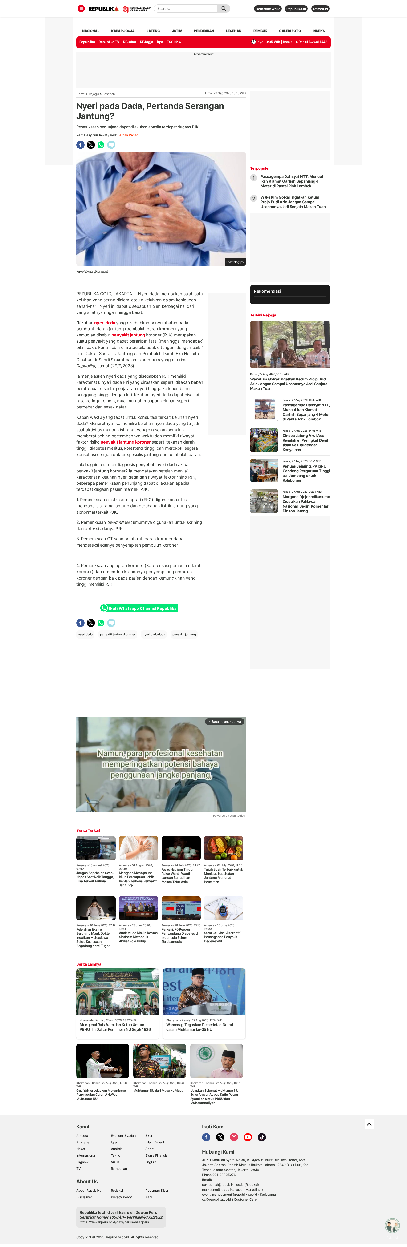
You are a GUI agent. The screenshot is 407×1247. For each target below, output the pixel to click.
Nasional (90, 31)
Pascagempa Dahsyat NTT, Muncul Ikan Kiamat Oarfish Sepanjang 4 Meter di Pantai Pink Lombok (291, 181)
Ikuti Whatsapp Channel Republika (142, 608)
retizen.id (320, 9)
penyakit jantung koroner (126, 442)
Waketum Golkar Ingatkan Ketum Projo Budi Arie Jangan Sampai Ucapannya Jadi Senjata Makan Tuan (293, 202)
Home (80, 94)
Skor (148, 1136)
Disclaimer (84, 1197)
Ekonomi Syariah (123, 1136)
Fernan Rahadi (128, 135)
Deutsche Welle (268, 9)
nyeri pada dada (154, 634)
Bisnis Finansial (156, 1155)
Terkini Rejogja (263, 315)
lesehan (233, 31)
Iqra (114, 1142)
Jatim (177, 31)
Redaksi (117, 1190)
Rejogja (94, 94)
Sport (149, 1149)
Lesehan (109, 94)
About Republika (88, 1190)
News (80, 1149)
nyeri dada (104, 322)
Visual (115, 1162)
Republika (87, 42)
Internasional (85, 1155)
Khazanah (83, 1142)
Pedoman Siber (156, 1190)
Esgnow (82, 1162)
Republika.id (296, 9)
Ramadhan (119, 1169)
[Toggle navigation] (81, 8)
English (150, 1162)
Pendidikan (204, 31)
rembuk (260, 31)
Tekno (115, 1155)
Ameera (82, 1136)
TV (78, 1169)
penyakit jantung (128, 334)
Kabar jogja (123, 31)
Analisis (116, 1149)
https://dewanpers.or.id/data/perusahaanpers (114, 1222)
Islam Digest (154, 1142)
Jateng (153, 31)
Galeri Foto (290, 31)
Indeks (319, 31)
